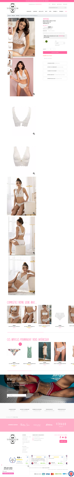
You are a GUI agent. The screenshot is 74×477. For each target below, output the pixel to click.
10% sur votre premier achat (8, 468)
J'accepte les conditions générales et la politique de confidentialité (19, 397)
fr (49, 4)
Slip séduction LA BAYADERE (14, 363)
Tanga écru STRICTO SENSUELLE (14, 326)
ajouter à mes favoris (48, 58)
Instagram (66, 437)
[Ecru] (44, 42)
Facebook (60, 437)
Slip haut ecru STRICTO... (60, 326)
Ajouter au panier (55, 52)
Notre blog (63, 441)
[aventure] (46, 42)
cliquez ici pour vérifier (45, 467)
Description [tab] (45, 30)
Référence (45, 28)
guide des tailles (57, 45)
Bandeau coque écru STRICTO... (45, 325)
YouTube (63, 437)
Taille (56, 41)
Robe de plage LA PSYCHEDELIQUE (29, 363)
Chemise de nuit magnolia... (44, 363)
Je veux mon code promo (8, 473)
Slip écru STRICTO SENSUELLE (29, 326)
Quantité (44, 49)
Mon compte (24, 446)
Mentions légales (24, 439)
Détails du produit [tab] (51, 30)
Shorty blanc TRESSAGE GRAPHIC (60, 363)
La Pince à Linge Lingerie (26, 441)
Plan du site (24, 450)
